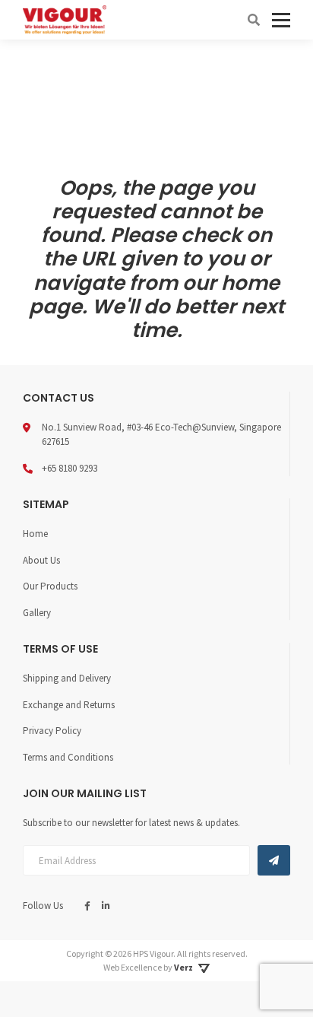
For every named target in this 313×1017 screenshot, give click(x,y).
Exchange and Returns (69, 704)
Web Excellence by (148, 967)
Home (35, 533)
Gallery (37, 612)
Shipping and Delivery (67, 678)
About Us (41, 560)
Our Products (50, 586)
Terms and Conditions (68, 757)
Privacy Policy (52, 730)
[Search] (254, 19)
